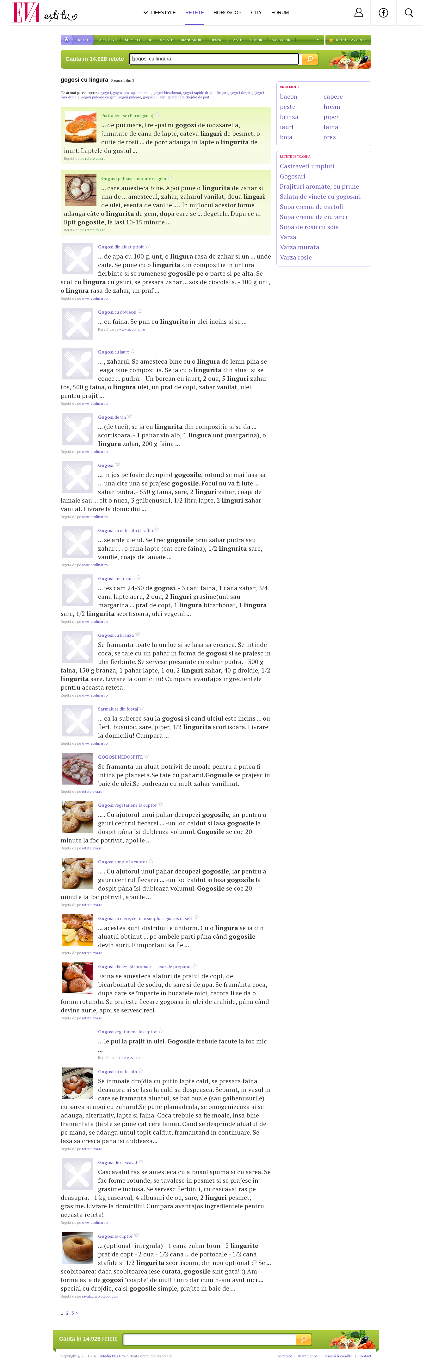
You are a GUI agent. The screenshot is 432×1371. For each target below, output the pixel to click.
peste (287, 106)
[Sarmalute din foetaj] (77, 720)
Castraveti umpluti (307, 166)
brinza (289, 116)
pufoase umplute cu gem (133, 178)
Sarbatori (282, 40)
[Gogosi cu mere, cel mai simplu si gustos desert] (77, 930)
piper (331, 116)
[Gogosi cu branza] (77, 647)
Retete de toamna (295, 156)
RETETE (84, 40)
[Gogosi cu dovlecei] (77, 324)
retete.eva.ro (84, 158)
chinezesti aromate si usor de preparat (144, 966)
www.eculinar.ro (84, 298)
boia (286, 137)
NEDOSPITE (120, 757)
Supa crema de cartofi (311, 206)
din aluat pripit (121, 247)
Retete (194, 12)
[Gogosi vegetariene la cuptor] (77, 817)
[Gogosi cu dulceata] (77, 1083)
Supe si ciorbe (138, 40)
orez (330, 137)
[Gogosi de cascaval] (77, 1174)
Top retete (284, 1356)
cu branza (116, 635)
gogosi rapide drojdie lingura (205, 93)
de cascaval (117, 1162)
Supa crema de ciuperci (314, 216)
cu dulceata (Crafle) (125, 530)
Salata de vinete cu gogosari (320, 196)
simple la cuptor (122, 862)
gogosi (106, 93)
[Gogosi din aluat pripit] (77, 258)
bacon (289, 96)
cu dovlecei (117, 312)
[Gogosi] (77, 477)
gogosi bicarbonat (167, 93)
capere (333, 96)
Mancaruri (191, 40)
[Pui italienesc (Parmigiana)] (80, 127)
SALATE (166, 40)
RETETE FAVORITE (351, 40)
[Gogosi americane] (77, 590)
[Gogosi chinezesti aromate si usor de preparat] (77, 978)
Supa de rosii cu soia (309, 226)
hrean (332, 106)
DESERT (217, 40)
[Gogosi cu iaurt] (77, 363)
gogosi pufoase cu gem (98, 97)
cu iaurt (113, 352)
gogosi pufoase (129, 97)
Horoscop (227, 12)
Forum (280, 12)
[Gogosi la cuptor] (77, 1248)
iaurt (287, 126)
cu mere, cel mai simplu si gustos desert (145, 918)
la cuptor (115, 1236)
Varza (288, 237)
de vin (112, 417)
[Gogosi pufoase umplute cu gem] (80, 190)
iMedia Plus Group (114, 1356)
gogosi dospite (241, 93)
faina (331, 126)
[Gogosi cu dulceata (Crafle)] (77, 542)
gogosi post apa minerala (132, 93)
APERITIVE (108, 40)
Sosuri (256, 40)
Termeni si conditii (337, 1356)
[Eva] (30, 7)
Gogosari (292, 176)
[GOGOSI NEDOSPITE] (77, 769)
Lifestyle (163, 12)
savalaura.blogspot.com (89, 1296)
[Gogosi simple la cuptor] (77, 873)
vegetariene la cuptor (127, 805)
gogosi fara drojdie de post (188, 97)
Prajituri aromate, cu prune (319, 186)
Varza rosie (296, 257)
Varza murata (299, 247)
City (256, 12)
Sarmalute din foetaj (118, 709)
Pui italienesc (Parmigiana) (127, 115)
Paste (236, 40)
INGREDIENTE (290, 87)
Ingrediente (307, 1356)
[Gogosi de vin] (77, 429)
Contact (364, 1356)
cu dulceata (117, 1071)
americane (116, 578)
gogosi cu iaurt (154, 97)
